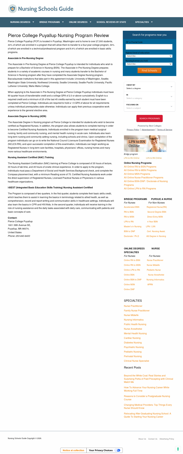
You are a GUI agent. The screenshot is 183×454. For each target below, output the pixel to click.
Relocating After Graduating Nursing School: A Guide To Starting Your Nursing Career (147, 415)
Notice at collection (73, 450)
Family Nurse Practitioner (137, 310)
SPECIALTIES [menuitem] (142, 22)
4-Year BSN (152, 221)
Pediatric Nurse (154, 269)
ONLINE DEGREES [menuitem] (78, 22)
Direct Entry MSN (155, 216)
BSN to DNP (129, 231)
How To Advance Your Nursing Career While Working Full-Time (146, 389)
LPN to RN (129, 221)
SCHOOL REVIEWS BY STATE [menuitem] (111, 22)
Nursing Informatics (155, 279)
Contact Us (152, 438)
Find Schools (149, 70)
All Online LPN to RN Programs (140, 188)
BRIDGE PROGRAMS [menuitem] (49, 22)
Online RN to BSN (132, 260)
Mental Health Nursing (135, 333)
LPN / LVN (150, 226)
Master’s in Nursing (132, 226)
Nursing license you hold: (137, 61)
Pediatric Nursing (133, 351)
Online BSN (129, 274)
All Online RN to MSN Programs (140, 170)
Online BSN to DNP (132, 279)
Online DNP (129, 289)
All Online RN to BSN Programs (140, 166)
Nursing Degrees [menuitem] (20, 22)
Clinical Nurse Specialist (136, 360)
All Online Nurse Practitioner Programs (143, 177)
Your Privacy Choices (101, 450)
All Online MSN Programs (137, 173)
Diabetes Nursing (133, 342)
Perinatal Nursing (133, 356)
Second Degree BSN (156, 211)
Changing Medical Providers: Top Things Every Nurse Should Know (148, 406)
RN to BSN (129, 211)
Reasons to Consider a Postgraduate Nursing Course (147, 397)
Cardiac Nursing (132, 338)
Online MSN (129, 284)
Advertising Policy (167, 438)
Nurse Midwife (153, 265)
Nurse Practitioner (155, 260)
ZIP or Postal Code (134, 42)
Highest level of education (138, 53)
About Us (142, 438)
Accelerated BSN (131, 206)
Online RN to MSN (132, 265)
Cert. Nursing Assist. (156, 231)
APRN (150, 284)
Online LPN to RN (132, 269)
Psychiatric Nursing (134, 347)
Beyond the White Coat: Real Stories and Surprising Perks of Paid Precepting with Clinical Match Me (148, 379)
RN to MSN (129, 216)
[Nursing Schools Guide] (42, 8)
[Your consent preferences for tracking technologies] (178, 449)
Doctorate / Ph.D (131, 236)
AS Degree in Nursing (156, 236)
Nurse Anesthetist (156, 274)
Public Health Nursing (135, 324)
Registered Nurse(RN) (157, 206)
